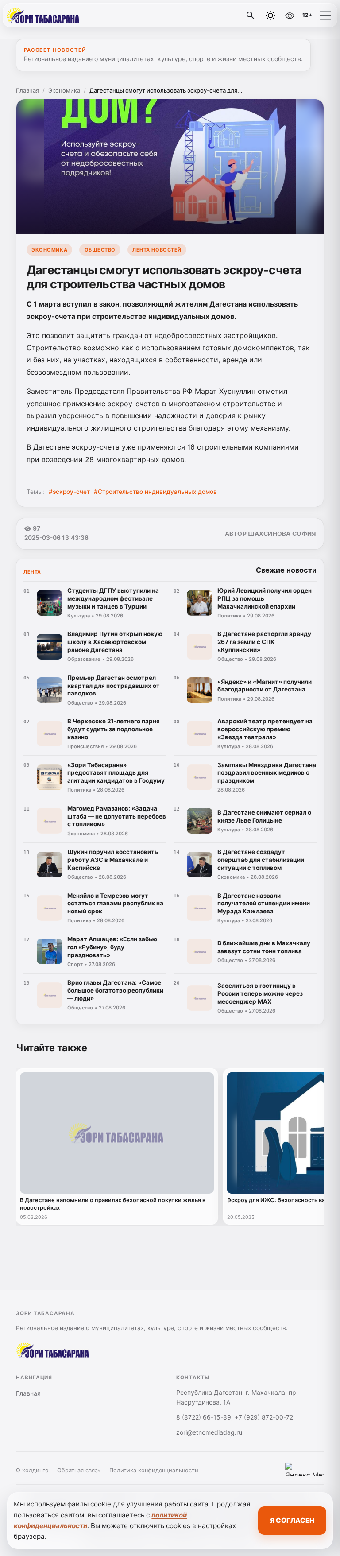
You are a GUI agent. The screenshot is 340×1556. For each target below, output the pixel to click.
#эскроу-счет (69, 491)
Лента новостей (157, 250)
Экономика (64, 90)
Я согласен (292, 1520)
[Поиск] (250, 15)
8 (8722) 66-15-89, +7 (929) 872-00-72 (234, 1417)
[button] (325, 15)
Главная (27, 90)
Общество (100, 250)
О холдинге (32, 1470)
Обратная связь (78, 1470)
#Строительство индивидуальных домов (155, 491)
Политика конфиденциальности (153, 1470)
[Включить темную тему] (270, 15)
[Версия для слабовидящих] (289, 15)
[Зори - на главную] (43, 15)
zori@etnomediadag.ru (209, 1432)
